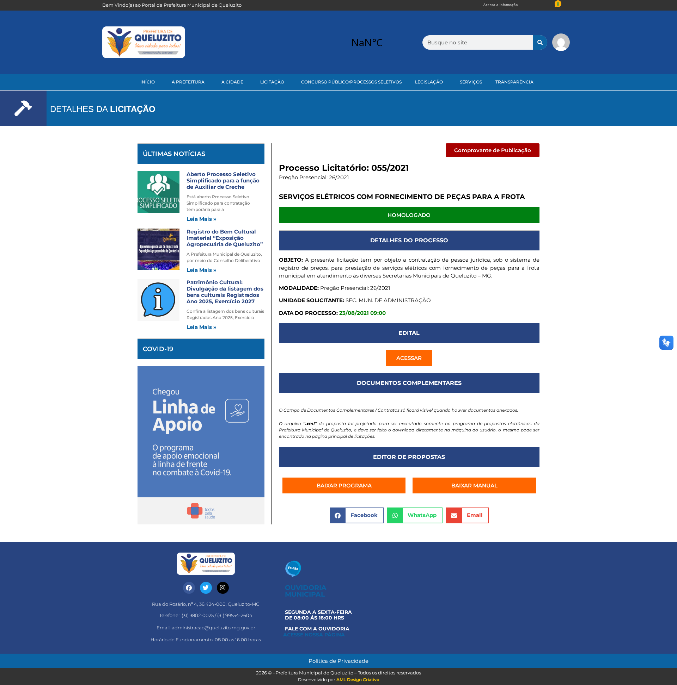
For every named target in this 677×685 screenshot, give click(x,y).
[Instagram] (223, 588)
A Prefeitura (188, 82)
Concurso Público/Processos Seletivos (351, 82)
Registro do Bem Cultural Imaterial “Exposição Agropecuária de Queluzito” (225, 238)
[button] (492, 150)
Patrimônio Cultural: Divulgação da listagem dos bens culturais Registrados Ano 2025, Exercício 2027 (225, 292)
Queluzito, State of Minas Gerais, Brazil (366, 42)
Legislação (429, 82)
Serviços (471, 82)
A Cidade (232, 82)
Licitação (272, 82)
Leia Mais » (201, 219)
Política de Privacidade (338, 661)
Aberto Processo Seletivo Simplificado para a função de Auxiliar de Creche (223, 180)
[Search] (540, 42)
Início (147, 82)
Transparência (514, 82)
